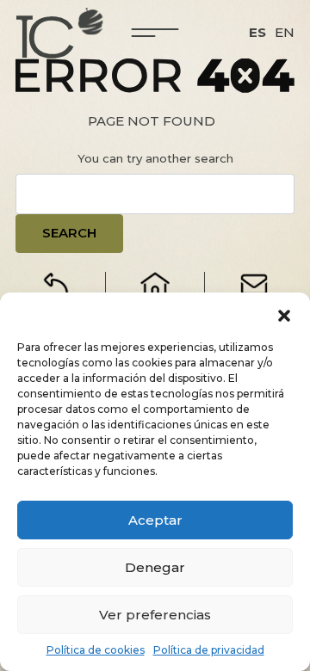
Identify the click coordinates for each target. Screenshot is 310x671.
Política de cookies (95, 649)
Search (69, 233)
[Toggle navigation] (155, 32)
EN (284, 32)
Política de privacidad (208, 649)
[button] (284, 314)
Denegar (155, 567)
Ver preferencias (155, 614)
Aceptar (155, 520)
